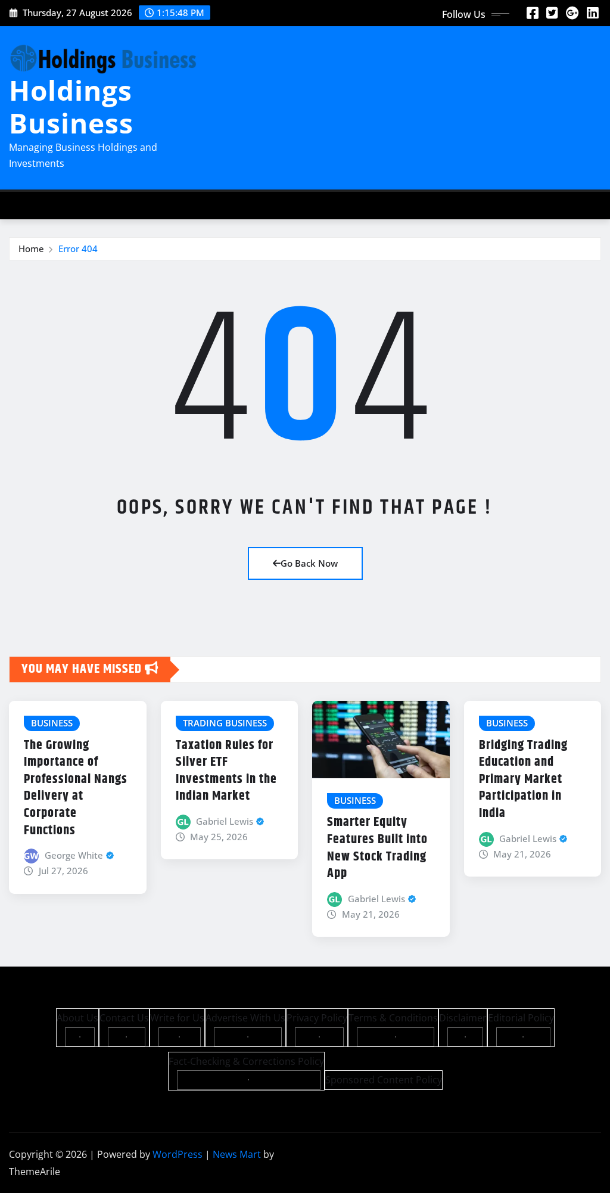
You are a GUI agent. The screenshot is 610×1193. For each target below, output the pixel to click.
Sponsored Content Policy (383, 1079)
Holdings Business (71, 106)
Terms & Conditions (393, 1017)
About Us (77, 1017)
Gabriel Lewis (224, 821)
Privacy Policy (317, 1017)
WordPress (177, 1154)
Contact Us (124, 1017)
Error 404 (78, 248)
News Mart (237, 1154)
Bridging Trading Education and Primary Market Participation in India (523, 779)
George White (74, 855)
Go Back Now (309, 563)
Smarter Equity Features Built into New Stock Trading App (377, 848)
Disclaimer (463, 1017)
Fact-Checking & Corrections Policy (246, 1061)
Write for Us (177, 1017)
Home (31, 248)
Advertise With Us (245, 1017)
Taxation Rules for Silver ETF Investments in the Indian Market (226, 771)
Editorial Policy (521, 1017)
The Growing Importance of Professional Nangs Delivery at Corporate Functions (75, 788)
